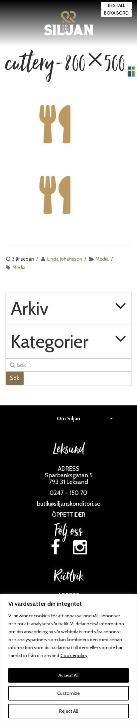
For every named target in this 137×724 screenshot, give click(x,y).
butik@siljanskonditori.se (68, 503)
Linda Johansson (64, 259)
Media (102, 259)
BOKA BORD (116, 13)
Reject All (68, 711)
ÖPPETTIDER (68, 514)
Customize (68, 693)
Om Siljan (68, 418)
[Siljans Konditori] (68, 23)
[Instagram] (80, 547)
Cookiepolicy (74, 655)
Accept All (68, 675)
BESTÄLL (116, 5)
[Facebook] (55, 547)
